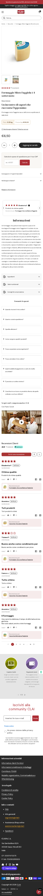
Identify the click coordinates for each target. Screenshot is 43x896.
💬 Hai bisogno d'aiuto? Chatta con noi (15, 129)
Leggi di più (5, 115)
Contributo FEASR (9, 771)
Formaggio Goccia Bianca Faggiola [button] (21, 488)
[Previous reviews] (3, 208)
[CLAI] (21, 12)
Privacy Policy (7, 794)
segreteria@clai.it (12, 818)
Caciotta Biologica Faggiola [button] (18, 636)
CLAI (19, 885)
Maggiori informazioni (8, 190)
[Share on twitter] (40, 479)
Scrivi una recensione (16, 454)
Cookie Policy (7, 798)
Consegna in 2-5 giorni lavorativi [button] (12, 174)
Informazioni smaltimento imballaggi (16, 767)
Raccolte (10, 24)
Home (3, 24)
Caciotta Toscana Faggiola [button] (18, 524)
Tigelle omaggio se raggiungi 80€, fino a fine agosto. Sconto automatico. (21, 6)
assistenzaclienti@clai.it (14, 826)
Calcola (24, 163)
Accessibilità (7, 892)
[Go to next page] (34, 644)
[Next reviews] (39, 208)
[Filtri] (34, 454)
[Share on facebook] (36, 479)
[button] (39, 12)
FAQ (6, 809)
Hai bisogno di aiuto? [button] (8, 181)
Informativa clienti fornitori (12, 763)
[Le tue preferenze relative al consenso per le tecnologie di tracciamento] (41, 672)
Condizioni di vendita (10, 790)
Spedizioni (9, 831)
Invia (35, 718)
